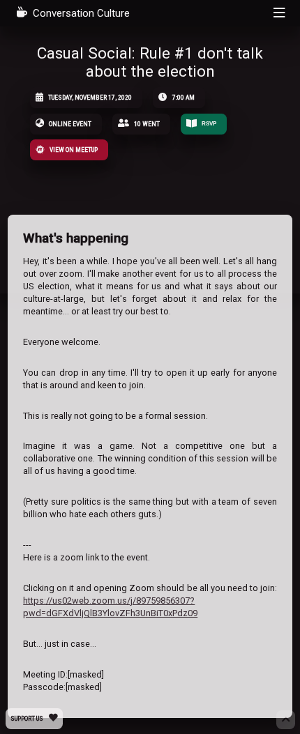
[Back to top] (285, 719)
